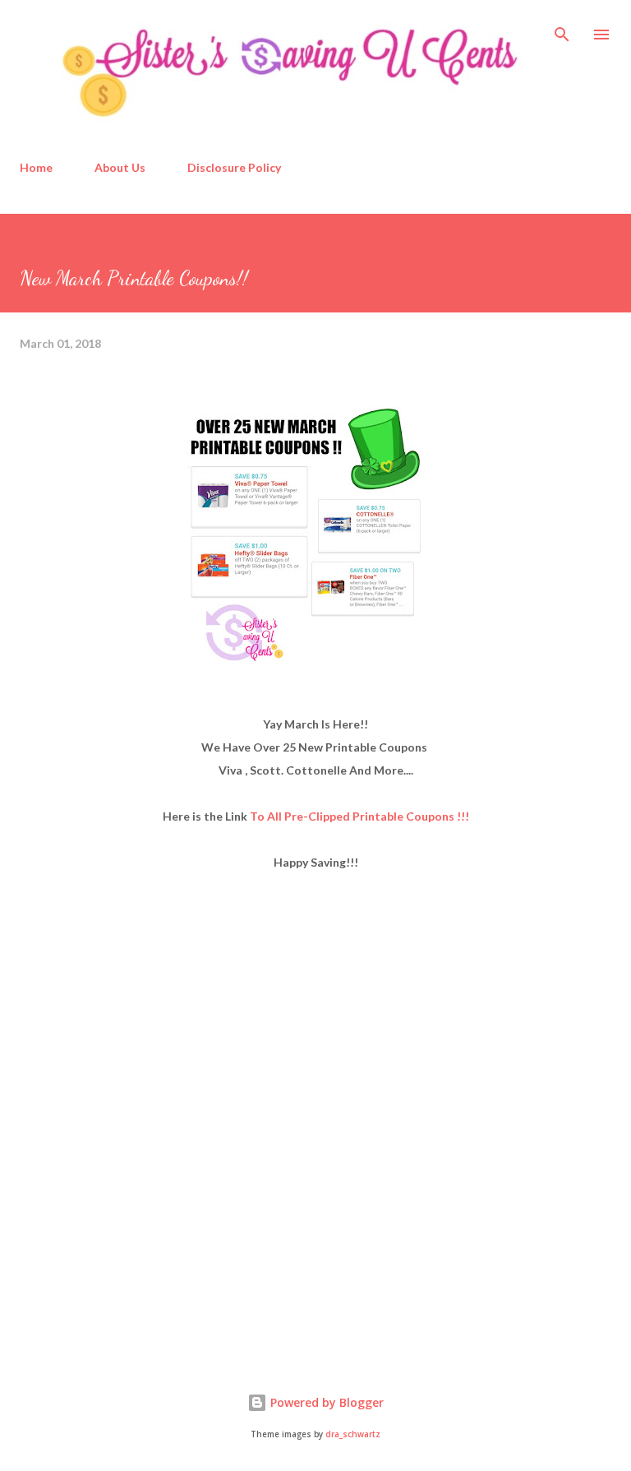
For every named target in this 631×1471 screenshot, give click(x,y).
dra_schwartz (352, 1434)
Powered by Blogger (325, 1402)
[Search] (562, 29)
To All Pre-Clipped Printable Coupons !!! (359, 816)
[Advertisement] (143, 1217)
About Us (119, 167)
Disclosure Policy (234, 167)
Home (36, 167)
